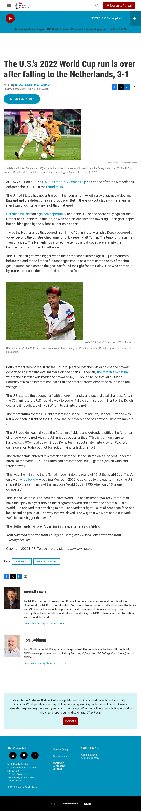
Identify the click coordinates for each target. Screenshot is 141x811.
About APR (59, 763)
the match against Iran (113, 372)
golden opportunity (52, 214)
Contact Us (59, 766)
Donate (70, 721)
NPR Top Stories (46, 561)
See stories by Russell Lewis (45, 623)
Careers (57, 769)
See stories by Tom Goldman (46, 663)
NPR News (22, 561)
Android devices (90, 757)
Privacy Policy (60, 749)
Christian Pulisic (18, 214)
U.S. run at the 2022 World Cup (64, 182)
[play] (10, 18)
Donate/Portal (121, 6)
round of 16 (54, 187)
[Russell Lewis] (12, 598)
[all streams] (135, 18)
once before (29, 479)
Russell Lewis (23, 85)
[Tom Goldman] (12, 646)
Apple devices (89, 754)
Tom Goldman (42, 85)
